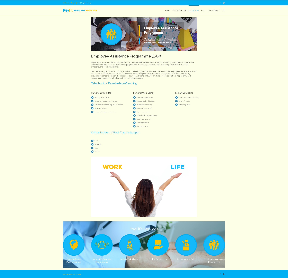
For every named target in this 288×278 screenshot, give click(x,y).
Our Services (194, 10)
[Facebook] (220, 3)
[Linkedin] (224, 3)
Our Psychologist (179, 10)
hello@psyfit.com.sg (84, 3)
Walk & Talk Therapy (130, 259)
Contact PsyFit (213, 10)
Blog (203, 10)
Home (167, 10)
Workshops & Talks (186, 259)
